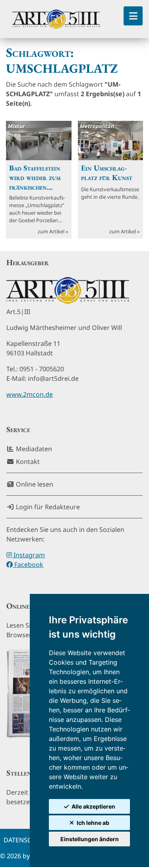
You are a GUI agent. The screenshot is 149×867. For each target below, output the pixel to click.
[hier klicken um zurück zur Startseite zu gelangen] (56, 19)
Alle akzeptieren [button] (93, 806)
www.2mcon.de (29, 394)
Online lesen (33, 484)
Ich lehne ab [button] (93, 822)
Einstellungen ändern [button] (89, 839)
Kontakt (27, 461)
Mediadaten (33, 448)
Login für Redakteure (47, 506)
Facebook (28, 564)
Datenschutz (26, 840)
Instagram (28, 555)
